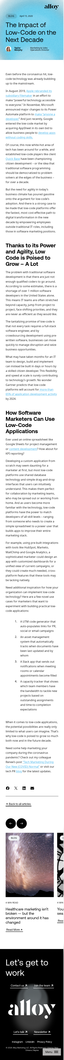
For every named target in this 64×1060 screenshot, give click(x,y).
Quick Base (13, 159)
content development (23, 449)
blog (19, 771)
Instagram (17, 1041)
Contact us (17, 985)
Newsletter (40, 1031)
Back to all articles (20, 803)
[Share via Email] (32, 788)
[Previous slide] (11, 823)
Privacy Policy (44, 1041)
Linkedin (30, 1041)
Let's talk (19, 1031)
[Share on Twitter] (16, 788)
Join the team (42, 985)
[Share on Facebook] (8, 788)
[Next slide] (22, 823)
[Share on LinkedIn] (24, 788)
